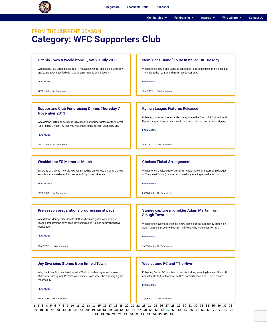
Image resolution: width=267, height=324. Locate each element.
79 (125, 314)
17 (110, 305)
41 (46, 310)
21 (132, 305)
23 (143, 305)
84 (154, 314)
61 (162, 310)
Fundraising (182, 17)
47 (81, 310)
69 (208, 310)
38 (230, 305)
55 (127, 310)
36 (219, 305)
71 (220, 310)
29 (178, 305)
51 (104, 310)
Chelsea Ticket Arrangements (167, 162)
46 (75, 310)
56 (133, 310)
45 (70, 310)
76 (108, 314)
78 (119, 314)
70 (214, 310)
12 (83, 305)
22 (138, 305)
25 (155, 305)
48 (87, 310)
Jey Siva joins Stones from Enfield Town (72, 263)
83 (148, 314)
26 (161, 305)
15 (99, 305)
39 (35, 310)
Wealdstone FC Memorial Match (65, 162)
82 (142, 314)
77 (114, 314)
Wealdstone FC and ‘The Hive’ (167, 263)
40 (41, 310)
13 (88, 305)
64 (179, 310)
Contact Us (256, 17)
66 (191, 310)
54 (122, 310)
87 (171, 314)
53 (116, 310)
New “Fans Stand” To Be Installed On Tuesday (180, 60)
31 (190, 305)
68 (203, 310)
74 (96, 314)
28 (173, 305)
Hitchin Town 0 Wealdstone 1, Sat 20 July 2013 (77, 60)
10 (72, 305)
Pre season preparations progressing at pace (76, 210)
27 (167, 305)
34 (207, 305)
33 (201, 305)
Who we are (230, 17)
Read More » (45, 81)
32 (195, 305)
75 (102, 314)
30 (184, 305)
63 (173, 310)
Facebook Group (137, 7)
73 (231, 310)
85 (160, 314)
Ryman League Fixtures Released (170, 108)
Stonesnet (162, 7)
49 (93, 310)
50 (99, 310)
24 (149, 305)
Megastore (113, 7)
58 (145, 310)
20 (126, 305)
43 (58, 310)
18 (115, 305)
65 (185, 310)
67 (197, 310)
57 (139, 310)
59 (151, 310)
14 (93, 305)
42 (52, 310)
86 (165, 314)
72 (225, 310)
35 (213, 305)
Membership (155, 17)
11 (77, 305)
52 (110, 310)
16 (104, 305)
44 (64, 310)
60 (156, 310)
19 (121, 305)
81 (136, 314)
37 (224, 305)
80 (131, 314)
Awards (206, 17)
